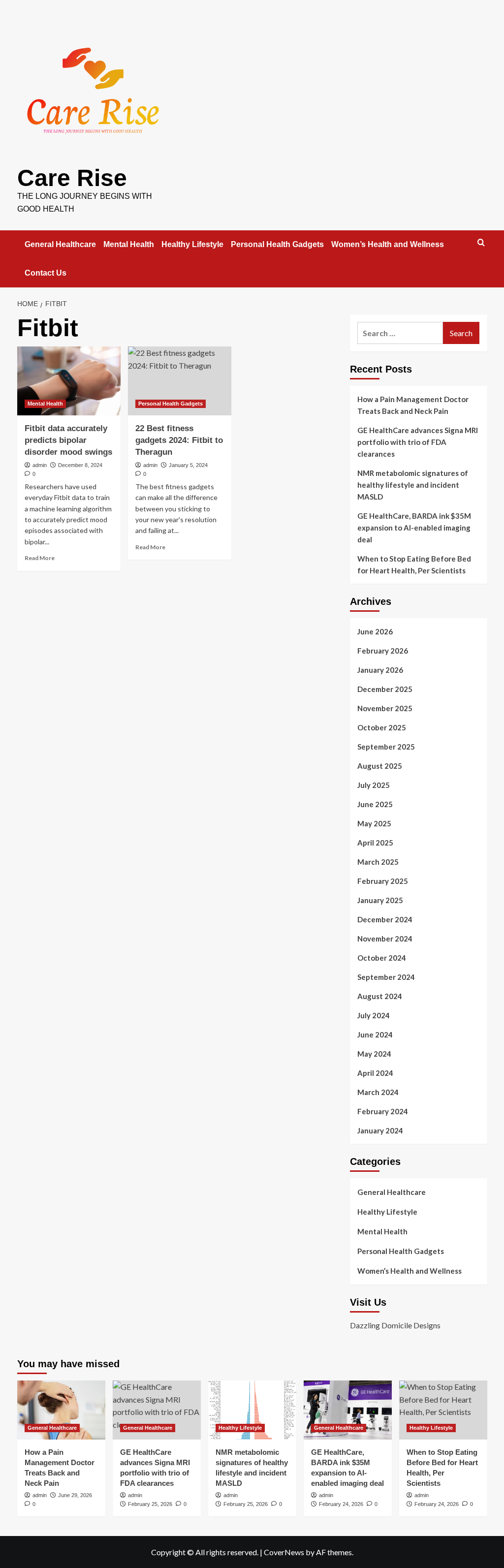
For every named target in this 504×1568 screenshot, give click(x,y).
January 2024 (380, 1130)
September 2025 (386, 746)
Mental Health (128, 244)
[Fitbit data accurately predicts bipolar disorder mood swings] (69, 380)
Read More (40, 558)
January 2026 (380, 669)
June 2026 (375, 631)
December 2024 (384, 919)
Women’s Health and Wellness (387, 244)
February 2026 (382, 650)
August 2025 (379, 765)
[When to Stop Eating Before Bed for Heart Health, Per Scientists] (443, 1409)
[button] (481, 242)
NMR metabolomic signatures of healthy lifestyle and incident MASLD (412, 485)
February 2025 (382, 881)
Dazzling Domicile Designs (395, 1325)
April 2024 (375, 1072)
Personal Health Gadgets (277, 244)
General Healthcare (60, 244)
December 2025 (384, 689)
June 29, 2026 (75, 1495)
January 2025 (380, 900)
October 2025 (381, 727)
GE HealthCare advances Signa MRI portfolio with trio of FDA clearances (417, 442)
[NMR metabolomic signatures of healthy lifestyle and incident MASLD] (252, 1409)
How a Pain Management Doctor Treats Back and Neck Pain (413, 405)
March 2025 (378, 861)
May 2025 (374, 823)
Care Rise (72, 178)
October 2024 (381, 957)
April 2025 (375, 842)
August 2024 (379, 996)
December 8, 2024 (80, 465)
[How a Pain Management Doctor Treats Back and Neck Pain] (61, 1409)
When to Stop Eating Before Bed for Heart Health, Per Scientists (414, 564)
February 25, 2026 (150, 1504)
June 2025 (375, 804)
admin (39, 465)
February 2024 (382, 1111)
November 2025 (384, 708)
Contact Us (45, 273)
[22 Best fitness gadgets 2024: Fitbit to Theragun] (179, 380)
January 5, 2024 (188, 465)
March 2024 (378, 1092)
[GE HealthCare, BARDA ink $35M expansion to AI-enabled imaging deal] (348, 1409)
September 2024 (386, 976)
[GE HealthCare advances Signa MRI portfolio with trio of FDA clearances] (157, 1409)
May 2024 (374, 1053)
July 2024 (373, 1015)
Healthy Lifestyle (192, 244)
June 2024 (375, 1034)
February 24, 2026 (341, 1504)
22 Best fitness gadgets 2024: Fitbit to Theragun (179, 440)
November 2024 (384, 938)
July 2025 (373, 785)
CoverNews (284, 1552)
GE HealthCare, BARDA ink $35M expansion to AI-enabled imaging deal (414, 527)
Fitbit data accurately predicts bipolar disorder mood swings (68, 440)
